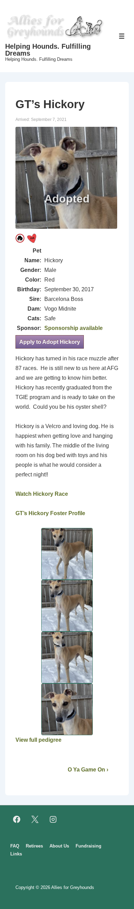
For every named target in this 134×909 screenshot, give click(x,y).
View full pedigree (38, 740)
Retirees (34, 846)
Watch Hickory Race (41, 494)
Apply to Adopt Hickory (49, 342)
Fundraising (88, 846)
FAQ (14, 846)
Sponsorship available (73, 328)
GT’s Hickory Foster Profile (50, 513)
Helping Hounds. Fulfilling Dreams (48, 49)
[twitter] (35, 819)
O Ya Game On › (88, 770)
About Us (59, 846)
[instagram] (53, 819)
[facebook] (16, 819)
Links (16, 853)
